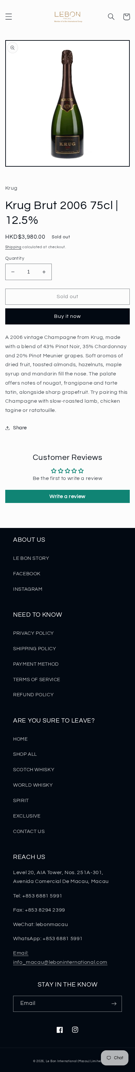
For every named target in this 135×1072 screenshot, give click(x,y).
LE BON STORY (31, 558)
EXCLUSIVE (27, 816)
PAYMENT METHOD (36, 664)
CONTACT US (29, 831)
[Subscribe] (114, 1004)
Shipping (13, 247)
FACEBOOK (27, 573)
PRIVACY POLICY (33, 633)
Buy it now (67, 316)
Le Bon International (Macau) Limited (74, 1061)
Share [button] (20, 427)
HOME (20, 739)
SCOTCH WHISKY (33, 769)
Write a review (67, 496)
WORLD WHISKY (33, 785)
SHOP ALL (25, 754)
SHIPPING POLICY (34, 648)
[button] (8, 16)
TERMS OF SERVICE (36, 679)
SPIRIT (21, 800)
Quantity (14, 258)
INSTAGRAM (28, 589)
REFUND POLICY (33, 694)
